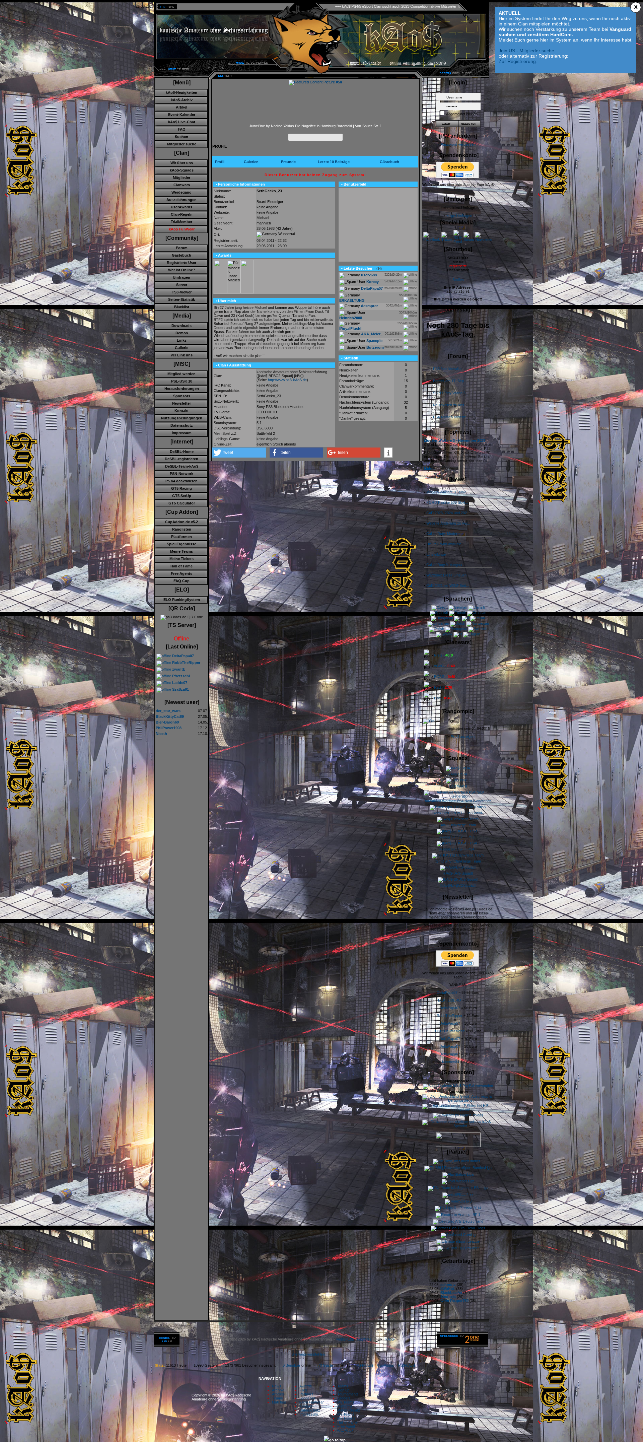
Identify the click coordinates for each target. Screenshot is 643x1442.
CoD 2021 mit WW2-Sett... (447, 585)
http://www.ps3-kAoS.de (287, 380)
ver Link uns (182, 355)
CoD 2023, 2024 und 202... (448, 513)
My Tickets (346, 1418)
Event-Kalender (181, 115)
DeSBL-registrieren (181, 459)
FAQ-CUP (345, 1430)
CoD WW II (458, 786)
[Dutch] (457, 623)
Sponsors (181, 396)
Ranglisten (181, 529)
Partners (306, 1394)
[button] (239, 453)
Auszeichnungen (181, 200)
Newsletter (181, 403)
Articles (278, 1394)
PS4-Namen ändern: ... (451, 417)
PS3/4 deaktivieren (181, 481)
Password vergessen (458, 144)
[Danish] (476, 607)
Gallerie (181, 348)
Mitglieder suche (181, 144)
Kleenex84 (450, 1062)
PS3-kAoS (406, 1365)
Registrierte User (181, 263)
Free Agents (181, 573)
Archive (278, 1390)
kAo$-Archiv (182, 100)
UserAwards (181, 207)
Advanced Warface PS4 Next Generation (458, 801)
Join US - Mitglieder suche (526, 50)
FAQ (182, 129)
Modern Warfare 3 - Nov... (447, 492)
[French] (457, 613)
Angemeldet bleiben (462, 114)
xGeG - (444, 666)
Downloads (181, 326)
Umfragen (181, 277)
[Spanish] (439, 613)
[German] (457, 607)
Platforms (345, 1406)
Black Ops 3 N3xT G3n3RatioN (458, 813)
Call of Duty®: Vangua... (445, 565)
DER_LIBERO (449, 1000)
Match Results (349, 1410)
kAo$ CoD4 (457, 774)
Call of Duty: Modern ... (444, 534)
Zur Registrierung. (518, 61)
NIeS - (443, 655)
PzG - (443, 687)
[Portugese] (456, 629)
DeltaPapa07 (447, 992)
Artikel (181, 107)
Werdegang (181, 192)
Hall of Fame (181, 566)
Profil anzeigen (463, 737)
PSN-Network (181, 474)
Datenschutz (181, 425)
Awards (305, 1386)
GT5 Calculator (181, 503)
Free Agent (346, 1426)
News (276, 1386)
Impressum (182, 433)
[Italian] (477, 618)
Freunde (288, 162)
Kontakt (181, 411)
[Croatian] (476, 613)
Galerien (251, 162)
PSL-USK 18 (181, 381)
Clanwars (181, 185)
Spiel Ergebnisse (181, 544)
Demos (181, 333)
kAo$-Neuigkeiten (181, 92)
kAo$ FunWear (311, 1402)
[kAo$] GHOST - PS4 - (458, 849)
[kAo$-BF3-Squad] (458, 873)
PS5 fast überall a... (449, 369)
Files (303, 1390)
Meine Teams (181, 551)
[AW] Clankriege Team (458, 825)
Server (181, 285)
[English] (471, 634)
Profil (219, 162)
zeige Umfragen (459, 216)
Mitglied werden (181, 374)
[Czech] (439, 607)
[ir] (465, 618)
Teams (277, 1398)
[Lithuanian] (438, 623)
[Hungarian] (442, 618)
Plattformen (181, 537)
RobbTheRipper (449, 1016)
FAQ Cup (181, 581)
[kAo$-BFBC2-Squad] (458, 885)
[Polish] (436, 629)
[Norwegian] (477, 623)
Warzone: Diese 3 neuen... (448, 575)
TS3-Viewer (182, 292)
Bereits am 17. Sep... (450, 381)
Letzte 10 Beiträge (334, 162)
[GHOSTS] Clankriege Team (458, 861)
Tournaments (348, 1394)
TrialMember (181, 222)
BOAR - (444, 677)
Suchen (181, 137)
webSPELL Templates (354, 1339)
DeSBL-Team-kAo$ (181, 466)
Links (182, 340)
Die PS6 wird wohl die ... (445, 544)
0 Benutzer (291, 1365)
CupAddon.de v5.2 (181, 522)
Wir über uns (181, 163)
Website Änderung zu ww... (448, 523)
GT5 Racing (181, 488)
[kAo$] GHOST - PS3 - (458, 837)
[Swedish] (477, 629)
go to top (337, 1440)
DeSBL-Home (182, 452)
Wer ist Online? (181, 270)
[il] (457, 618)
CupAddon (387, 1365)
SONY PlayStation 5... (451, 393)
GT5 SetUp (181, 496)
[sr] (457, 634)
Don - (442, 698)
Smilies (458, 280)
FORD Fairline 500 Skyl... (447, 502)
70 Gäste (325, 1365)
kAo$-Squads (182, 170)
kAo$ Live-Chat (181, 122)
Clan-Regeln (182, 214)
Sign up (343, 1390)
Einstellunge (436, 554)
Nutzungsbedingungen (181, 418)
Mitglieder (181, 178)
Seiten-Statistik (181, 299)
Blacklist (181, 307)
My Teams (345, 1402)
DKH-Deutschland (450, 1031)
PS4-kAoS (364, 1365)
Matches (279, 1402)
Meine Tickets (181, 559)
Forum (182, 248)
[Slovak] (444, 634)
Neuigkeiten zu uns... (450, 405)
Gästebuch (181, 255)
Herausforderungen (181, 389)
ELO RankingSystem (181, 600)
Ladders (344, 1398)
